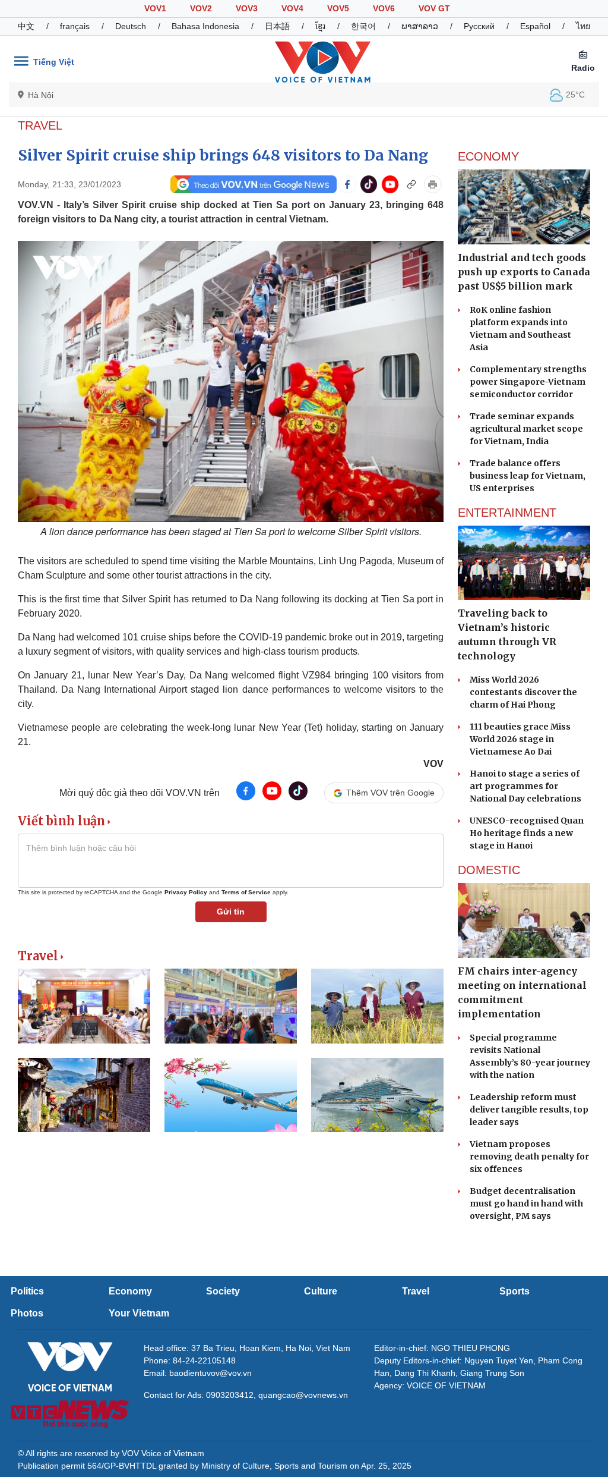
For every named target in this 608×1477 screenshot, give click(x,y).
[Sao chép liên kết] (411, 184)
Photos (27, 1313)
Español (535, 26)
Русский (479, 26)
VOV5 (338, 8)
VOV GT (434, 8)
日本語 (277, 26)
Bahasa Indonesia (205, 26)
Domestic (489, 869)
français (75, 26)
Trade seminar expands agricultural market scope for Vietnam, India (526, 429)
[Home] (323, 61)
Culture (320, 1291)
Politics (27, 1291)
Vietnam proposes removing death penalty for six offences (529, 1156)
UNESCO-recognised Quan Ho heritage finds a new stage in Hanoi (527, 833)
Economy (488, 156)
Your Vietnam (139, 1313)
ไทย (583, 26)
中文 (26, 26)
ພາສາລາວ (419, 26)
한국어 (363, 26)
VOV (433, 764)
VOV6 (384, 8)
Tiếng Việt (53, 62)
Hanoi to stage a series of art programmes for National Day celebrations (525, 786)
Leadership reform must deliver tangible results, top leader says (529, 1109)
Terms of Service (246, 892)
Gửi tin (231, 911)
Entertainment (507, 512)
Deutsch (130, 26)
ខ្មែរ (320, 26)
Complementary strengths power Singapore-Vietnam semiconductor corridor (528, 382)
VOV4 (292, 8)
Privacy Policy (185, 892)
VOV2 (201, 8)
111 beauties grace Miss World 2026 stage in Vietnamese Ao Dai (520, 739)
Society (223, 1291)
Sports (514, 1291)
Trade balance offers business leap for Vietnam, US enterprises (527, 476)
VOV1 (155, 8)
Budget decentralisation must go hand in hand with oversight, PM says (526, 1203)
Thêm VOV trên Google (390, 792)
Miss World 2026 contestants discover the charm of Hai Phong (523, 692)
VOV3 (247, 8)
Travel (40, 125)
